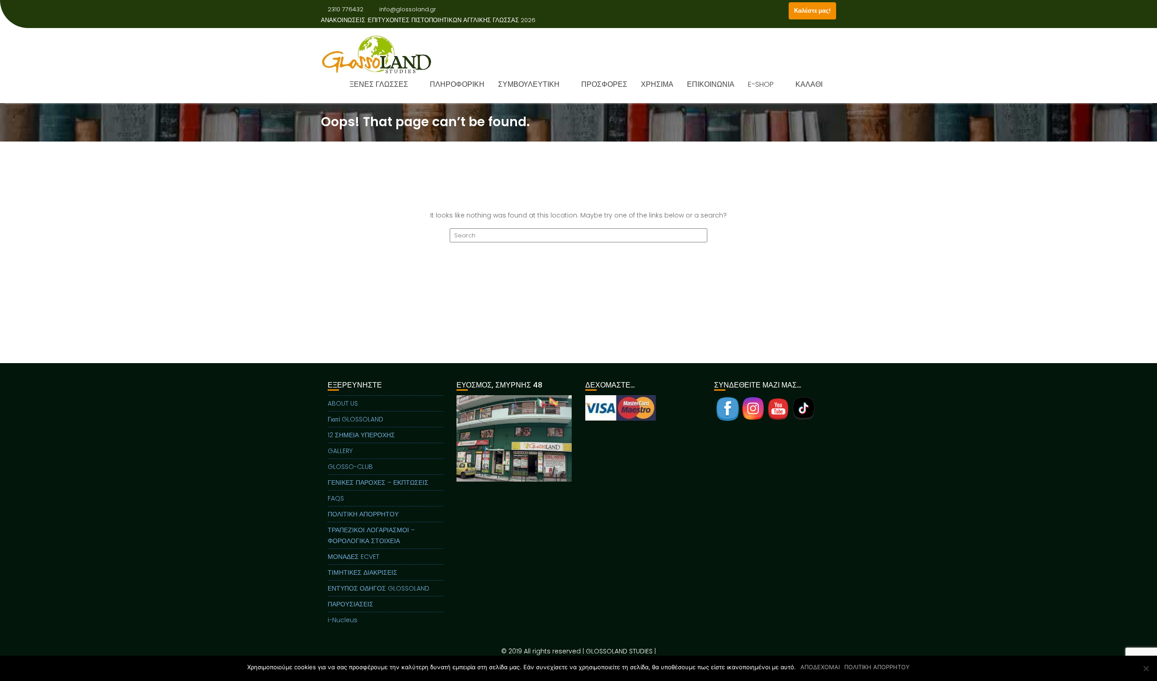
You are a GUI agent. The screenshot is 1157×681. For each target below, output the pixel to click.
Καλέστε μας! (812, 10)
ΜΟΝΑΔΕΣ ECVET (353, 556)
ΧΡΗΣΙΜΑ (657, 84)
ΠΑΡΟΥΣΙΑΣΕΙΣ (350, 604)
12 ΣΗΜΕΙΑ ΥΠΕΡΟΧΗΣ (361, 435)
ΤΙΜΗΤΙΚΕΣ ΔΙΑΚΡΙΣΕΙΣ (362, 572)
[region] (514, 449)
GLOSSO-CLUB (350, 466)
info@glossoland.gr (407, 9)
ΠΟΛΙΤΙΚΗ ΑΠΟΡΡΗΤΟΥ (363, 514)
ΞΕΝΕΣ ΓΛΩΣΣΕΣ (378, 84)
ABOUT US (343, 403)
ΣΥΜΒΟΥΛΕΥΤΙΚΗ (529, 84)
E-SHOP (761, 84)
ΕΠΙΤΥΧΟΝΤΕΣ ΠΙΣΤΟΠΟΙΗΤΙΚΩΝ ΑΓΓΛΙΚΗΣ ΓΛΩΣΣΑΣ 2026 (452, 20)
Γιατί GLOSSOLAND (355, 419)
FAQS (336, 498)
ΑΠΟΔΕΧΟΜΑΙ (820, 667)
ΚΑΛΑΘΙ (809, 84)
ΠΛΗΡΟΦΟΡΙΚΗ (457, 84)
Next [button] (565, 438)
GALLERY (340, 450)
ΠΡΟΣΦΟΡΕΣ (604, 84)
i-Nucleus (342, 619)
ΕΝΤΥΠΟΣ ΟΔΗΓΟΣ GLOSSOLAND (378, 588)
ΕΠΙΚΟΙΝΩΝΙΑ (710, 84)
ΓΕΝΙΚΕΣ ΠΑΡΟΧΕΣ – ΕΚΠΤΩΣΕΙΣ (378, 482)
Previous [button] (462, 438)
